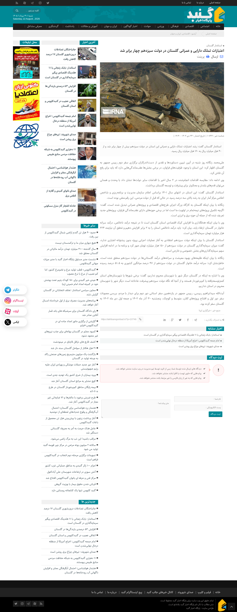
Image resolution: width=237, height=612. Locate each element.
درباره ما (200, 2)
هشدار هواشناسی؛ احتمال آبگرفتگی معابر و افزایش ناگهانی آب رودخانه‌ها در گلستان (70, 570)
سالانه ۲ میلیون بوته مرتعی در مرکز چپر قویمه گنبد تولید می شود (70, 447)
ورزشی (160, 26)
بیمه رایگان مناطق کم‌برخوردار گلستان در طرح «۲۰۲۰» (73, 389)
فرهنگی (174, 26)
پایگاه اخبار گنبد (193, 608)
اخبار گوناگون (130, 26)
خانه (218, 26)
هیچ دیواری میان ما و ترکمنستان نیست (75, 243)
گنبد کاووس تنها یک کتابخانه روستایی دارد (74, 490)
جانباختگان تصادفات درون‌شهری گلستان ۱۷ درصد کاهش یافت (61, 54)
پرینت (201, 56)
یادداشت (69, 26)
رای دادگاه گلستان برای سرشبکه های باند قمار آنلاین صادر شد (73, 313)
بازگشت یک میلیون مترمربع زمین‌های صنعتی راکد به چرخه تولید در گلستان (71, 356)
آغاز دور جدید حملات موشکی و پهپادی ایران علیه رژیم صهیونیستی (71, 366)
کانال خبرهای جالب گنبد (160, 592)
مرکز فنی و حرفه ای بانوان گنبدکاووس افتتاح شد (71, 478)
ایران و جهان (110, 26)
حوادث (147, 26)
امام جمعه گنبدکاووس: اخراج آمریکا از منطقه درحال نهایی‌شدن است (188, 341)
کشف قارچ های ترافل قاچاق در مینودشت (74, 342)
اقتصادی (189, 26)
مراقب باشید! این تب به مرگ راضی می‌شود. (73, 439)
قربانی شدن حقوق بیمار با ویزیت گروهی (75, 484)
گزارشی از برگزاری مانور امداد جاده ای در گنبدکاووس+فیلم (76, 323)
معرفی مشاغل (34, 26)
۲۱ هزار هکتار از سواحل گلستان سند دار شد (73, 348)
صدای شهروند (185, 592)
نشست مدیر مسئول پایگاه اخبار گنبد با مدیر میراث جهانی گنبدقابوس (70, 261)
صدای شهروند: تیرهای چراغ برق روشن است (199, 346)
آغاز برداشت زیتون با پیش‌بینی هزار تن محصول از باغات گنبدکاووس (72, 420)
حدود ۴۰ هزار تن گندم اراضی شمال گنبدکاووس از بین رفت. (71, 234)
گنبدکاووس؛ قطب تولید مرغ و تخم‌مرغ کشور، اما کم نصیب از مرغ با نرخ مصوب (71, 272)
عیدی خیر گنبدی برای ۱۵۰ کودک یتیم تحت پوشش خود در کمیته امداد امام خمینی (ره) (71, 282)
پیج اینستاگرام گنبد (131, 592)
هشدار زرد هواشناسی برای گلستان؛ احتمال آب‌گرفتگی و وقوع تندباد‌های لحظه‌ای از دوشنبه (74, 410)
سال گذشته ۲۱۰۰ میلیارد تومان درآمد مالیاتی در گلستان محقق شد (72, 251)
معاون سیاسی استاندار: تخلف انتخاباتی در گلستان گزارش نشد (71, 292)
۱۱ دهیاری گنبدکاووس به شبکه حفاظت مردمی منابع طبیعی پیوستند (60, 154)
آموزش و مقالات (89, 26)
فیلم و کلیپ (204, 592)
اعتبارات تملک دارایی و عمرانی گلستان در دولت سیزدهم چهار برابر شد (172, 51)
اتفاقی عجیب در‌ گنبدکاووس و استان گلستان (72, 535)
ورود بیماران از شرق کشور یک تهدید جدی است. (71, 375)
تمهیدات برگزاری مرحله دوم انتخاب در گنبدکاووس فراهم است (71, 457)
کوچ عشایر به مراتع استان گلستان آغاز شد (73, 381)
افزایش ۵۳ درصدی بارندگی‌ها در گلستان (75, 529)
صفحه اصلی (214, 2)
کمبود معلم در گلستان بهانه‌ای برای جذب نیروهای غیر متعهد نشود (71, 333)
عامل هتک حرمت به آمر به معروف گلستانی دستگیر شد (74, 430)
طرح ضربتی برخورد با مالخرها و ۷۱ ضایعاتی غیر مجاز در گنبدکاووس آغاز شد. (72, 399)
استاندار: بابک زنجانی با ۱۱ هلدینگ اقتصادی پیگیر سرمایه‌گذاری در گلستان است (182, 335)
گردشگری (54, 26)
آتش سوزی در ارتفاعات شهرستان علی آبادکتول (71, 472)
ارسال (214, 56)
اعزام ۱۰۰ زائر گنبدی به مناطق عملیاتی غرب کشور (70, 465)
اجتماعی (205, 26)
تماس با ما (186, 2)
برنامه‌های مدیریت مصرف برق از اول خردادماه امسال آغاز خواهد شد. (70, 302)
